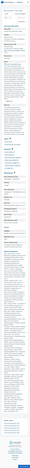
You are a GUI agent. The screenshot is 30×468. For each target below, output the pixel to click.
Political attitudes (9, 160)
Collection (20, 2)
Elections (7, 152)
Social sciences (8, 141)
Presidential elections (10, 165)
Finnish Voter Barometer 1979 (11, 430)
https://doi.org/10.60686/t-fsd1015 (14, 50)
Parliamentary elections (10, 157)
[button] (28, 2)
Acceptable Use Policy (15, 451)
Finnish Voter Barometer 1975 (11, 428)
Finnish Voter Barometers (13, 64)
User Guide (15, 457)
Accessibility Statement (15, 453)
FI (10, 17)
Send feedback (24, 466)
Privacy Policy (15, 449)
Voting (6, 168)
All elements (21, 21)
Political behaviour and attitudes (12, 144)
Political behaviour (9, 163)
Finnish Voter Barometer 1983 (11, 432)
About (15, 459)
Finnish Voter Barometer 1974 (11, 423)
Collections (15, 455)
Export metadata (20, 14)
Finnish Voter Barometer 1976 (11, 425)
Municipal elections (9, 154)
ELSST (12, 152)
